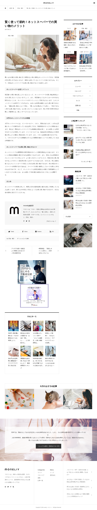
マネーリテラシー (78, 96)
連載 (39, 478)
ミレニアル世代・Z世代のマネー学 (48, 446)
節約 (28, 238)
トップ (52, 472)
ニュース (78, 86)
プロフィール (50, 221)
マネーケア (78, 91)
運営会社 (52, 475)
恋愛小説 (78, 105)
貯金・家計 (11, 238)
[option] (19, 399)
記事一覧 (40, 480)
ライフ (78, 101)
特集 (78, 110)
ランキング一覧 (85, 161)
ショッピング (22, 238)
